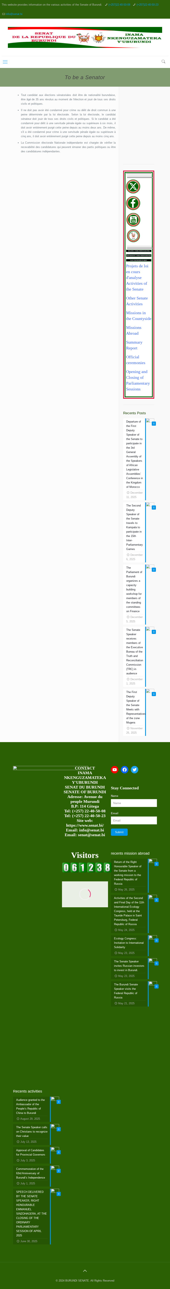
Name (114, 795)
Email (114, 813)
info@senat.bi (14, 14)
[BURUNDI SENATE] (85, 37)
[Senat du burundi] (87, 871)
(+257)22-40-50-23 (147, 4)
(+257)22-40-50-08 (119, 4)
